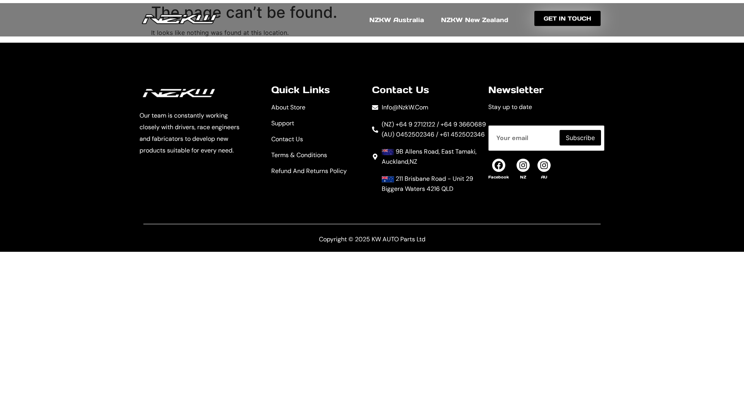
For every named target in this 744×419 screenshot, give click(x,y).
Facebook (498, 177)
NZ (523, 177)
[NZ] (523, 165)
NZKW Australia (396, 20)
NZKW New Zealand (474, 20)
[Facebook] (498, 165)
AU (544, 177)
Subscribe (580, 138)
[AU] (544, 165)
